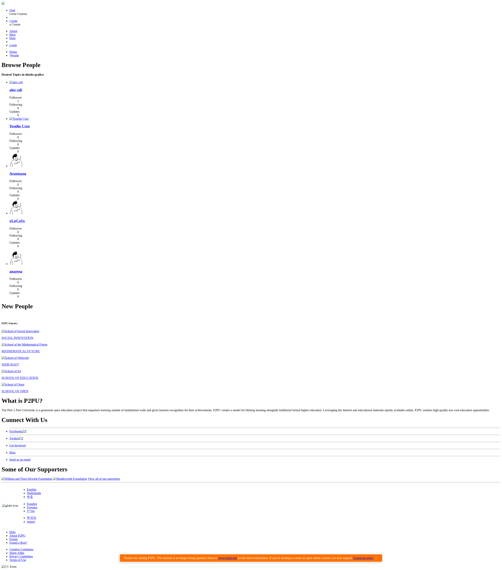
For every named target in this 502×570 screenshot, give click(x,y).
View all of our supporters (104, 478)
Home (13, 52)
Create (13, 21)
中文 (30, 496)
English (31, 489)
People (14, 55)
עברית (31, 511)
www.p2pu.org (227, 558)
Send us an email (19, 459)
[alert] (251, 558)
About (13, 31)
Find (12, 10)
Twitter (13, 438)
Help (12, 38)
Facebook (15, 431)
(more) (31, 521)
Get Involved (17, 445)
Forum (13, 539)
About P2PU (17, 535)
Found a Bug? (18, 542)
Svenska (32, 507)
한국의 (31, 517)
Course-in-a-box (363, 558)
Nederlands (34, 493)
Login (13, 45)
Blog (12, 34)
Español (32, 504)
